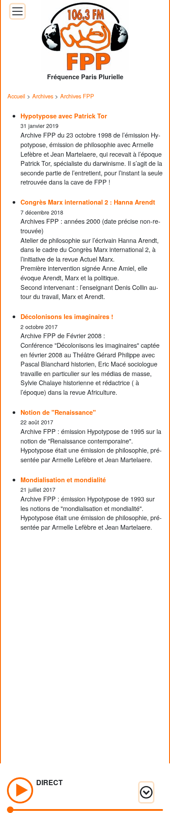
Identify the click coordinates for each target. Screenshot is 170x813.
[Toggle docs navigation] (17, 11)
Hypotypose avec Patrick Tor (63, 115)
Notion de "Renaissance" (58, 412)
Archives (42, 96)
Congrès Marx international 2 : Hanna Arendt (87, 202)
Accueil (16, 96)
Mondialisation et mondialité (63, 479)
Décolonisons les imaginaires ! (66, 316)
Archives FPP (77, 96)
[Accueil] (85, 34)
